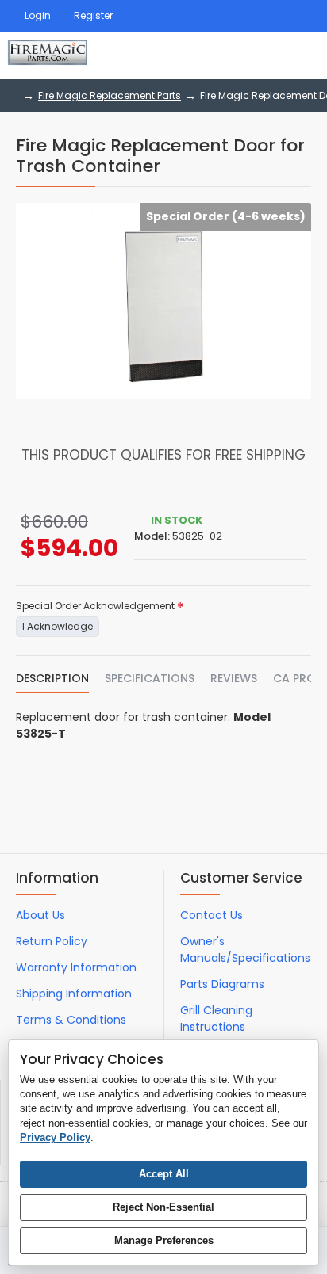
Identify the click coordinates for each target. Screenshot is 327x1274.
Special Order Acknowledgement (95, 606)
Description (52, 679)
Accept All (164, 1174)
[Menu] (216, 55)
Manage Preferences (164, 1240)
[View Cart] (301, 55)
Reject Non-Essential (163, 1207)
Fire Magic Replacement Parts (109, 95)
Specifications (149, 679)
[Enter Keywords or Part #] (255, 55)
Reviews (233, 679)
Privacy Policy (55, 1137)
